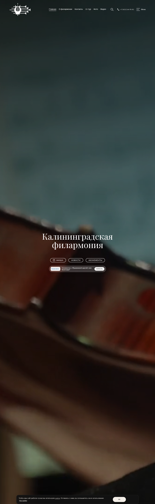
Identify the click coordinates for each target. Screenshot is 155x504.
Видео (103, 9)
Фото (96, 9)
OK (119, 499)
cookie (57, 498)
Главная (52, 9)
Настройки (23, 501)
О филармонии (65, 9)
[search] (112, 9)
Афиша (59, 260)
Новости (75, 260)
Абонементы (95, 260)
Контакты (79, 9)
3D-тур (88, 9)
